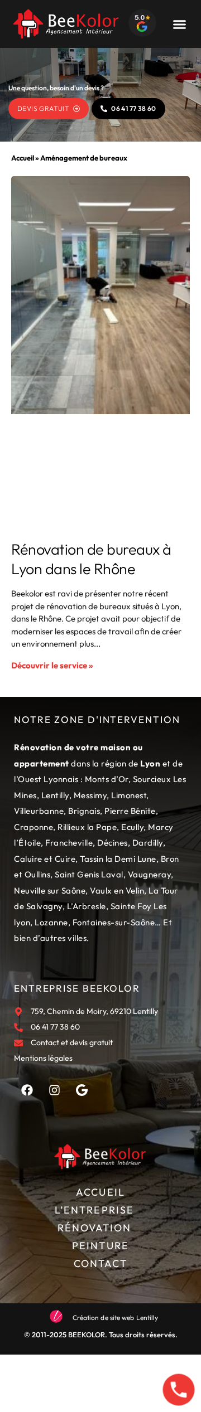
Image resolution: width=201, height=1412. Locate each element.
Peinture (100, 1245)
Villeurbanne (39, 811)
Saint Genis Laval (89, 874)
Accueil (22, 157)
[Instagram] (54, 1090)
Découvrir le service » (52, 665)
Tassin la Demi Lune (118, 858)
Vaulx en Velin (117, 890)
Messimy (90, 795)
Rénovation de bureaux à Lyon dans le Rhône (91, 559)
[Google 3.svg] (81, 1090)
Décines (112, 842)
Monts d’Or (106, 779)
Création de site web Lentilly (116, 1317)
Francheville (69, 842)
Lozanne (51, 922)
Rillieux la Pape (87, 827)
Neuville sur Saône (49, 890)
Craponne (33, 827)
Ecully (132, 827)
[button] (179, 24)
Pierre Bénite (130, 811)
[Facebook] (27, 1090)
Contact (101, 1263)
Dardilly (147, 842)
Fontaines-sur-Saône (114, 922)
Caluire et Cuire (44, 858)
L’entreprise (94, 1210)
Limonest (128, 795)
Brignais (84, 811)
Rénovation (95, 1227)
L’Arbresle (86, 906)
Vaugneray (149, 874)
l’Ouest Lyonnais (46, 779)
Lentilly (55, 795)
